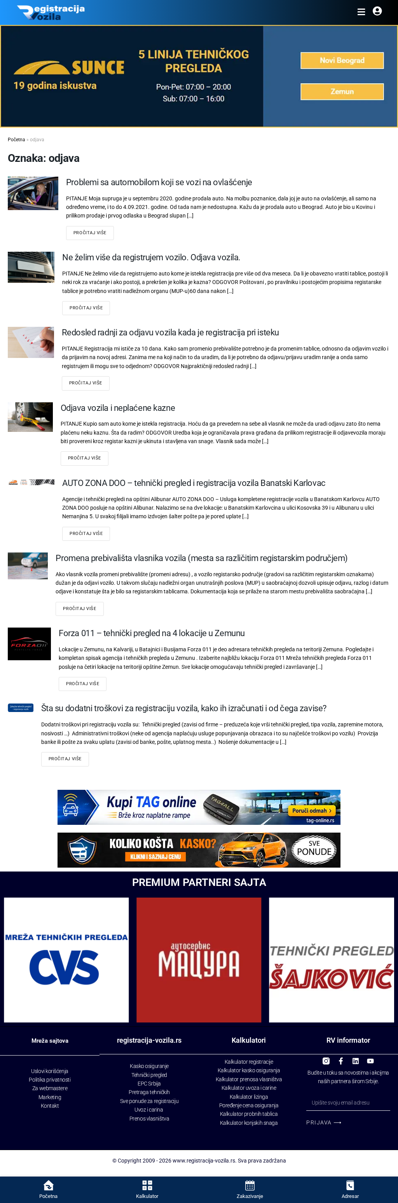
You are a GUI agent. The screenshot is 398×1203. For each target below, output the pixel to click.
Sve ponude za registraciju (149, 1101)
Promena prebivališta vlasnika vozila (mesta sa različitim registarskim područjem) (202, 558)
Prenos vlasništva (149, 1118)
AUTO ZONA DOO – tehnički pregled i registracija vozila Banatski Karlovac (194, 483)
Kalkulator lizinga (249, 1097)
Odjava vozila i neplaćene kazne (118, 408)
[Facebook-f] (340, 1057)
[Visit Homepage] (50, 12)
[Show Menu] (361, 12)
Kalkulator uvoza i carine (249, 1088)
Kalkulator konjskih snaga (249, 1123)
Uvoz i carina (148, 1110)
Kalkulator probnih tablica (249, 1114)
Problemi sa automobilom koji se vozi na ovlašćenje (159, 182)
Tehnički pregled (149, 1075)
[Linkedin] (355, 1057)
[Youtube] (370, 1057)
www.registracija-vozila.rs (204, 1160)
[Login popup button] (377, 12)
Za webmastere (49, 1088)
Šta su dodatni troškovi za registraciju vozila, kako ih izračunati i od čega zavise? (183, 708)
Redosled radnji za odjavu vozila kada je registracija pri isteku (170, 332)
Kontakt (50, 1106)
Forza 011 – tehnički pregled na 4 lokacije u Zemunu (152, 633)
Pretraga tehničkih (149, 1092)
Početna (16, 139)
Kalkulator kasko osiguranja (249, 1070)
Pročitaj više (89, 232)
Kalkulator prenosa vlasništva (249, 1079)
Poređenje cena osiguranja (249, 1105)
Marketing (49, 1097)
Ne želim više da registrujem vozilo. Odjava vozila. (151, 257)
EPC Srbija (149, 1083)
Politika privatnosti (49, 1080)
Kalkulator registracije (249, 1062)
